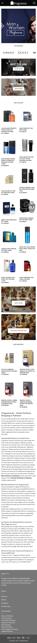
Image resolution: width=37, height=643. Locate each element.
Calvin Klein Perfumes (8, 620)
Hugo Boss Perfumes (8, 623)
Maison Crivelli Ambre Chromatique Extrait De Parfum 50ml (9, 401)
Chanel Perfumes (6, 627)
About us (4, 596)
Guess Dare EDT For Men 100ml (26, 129)
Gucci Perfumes (6, 618)
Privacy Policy (5, 606)
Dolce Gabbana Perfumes (9, 629)
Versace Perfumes (7, 616)
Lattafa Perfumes (7, 631)
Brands (3, 600)
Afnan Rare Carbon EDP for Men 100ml (26, 219)
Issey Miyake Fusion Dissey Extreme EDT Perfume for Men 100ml (8, 161)
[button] (2, 3)
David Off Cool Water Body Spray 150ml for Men (27, 248)
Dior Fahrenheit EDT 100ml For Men (26, 278)
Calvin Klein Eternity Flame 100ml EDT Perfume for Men (8, 129)
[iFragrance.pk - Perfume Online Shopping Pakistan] (18, 3)
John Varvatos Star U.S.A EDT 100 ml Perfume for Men (26, 158)
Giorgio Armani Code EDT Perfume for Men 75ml (27, 189)
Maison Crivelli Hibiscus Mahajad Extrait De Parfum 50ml (26, 402)
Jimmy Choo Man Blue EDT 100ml (9, 220)
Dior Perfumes (6, 625)
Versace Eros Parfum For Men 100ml (8, 249)
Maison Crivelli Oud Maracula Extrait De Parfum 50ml (27, 371)
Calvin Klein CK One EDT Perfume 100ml (8, 191)
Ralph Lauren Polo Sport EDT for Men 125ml (8, 279)
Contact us (4, 603)
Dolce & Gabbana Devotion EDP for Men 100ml (9, 371)
